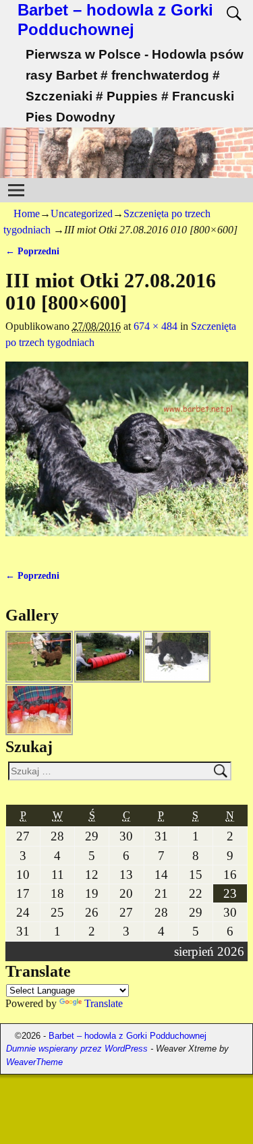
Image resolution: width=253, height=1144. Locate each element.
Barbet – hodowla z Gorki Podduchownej (115, 19)
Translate (103, 1003)
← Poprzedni (32, 251)
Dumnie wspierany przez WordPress (77, 1048)
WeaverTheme (34, 1062)
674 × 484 (155, 326)
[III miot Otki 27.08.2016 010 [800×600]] (126, 457)
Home (26, 213)
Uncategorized (82, 213)
